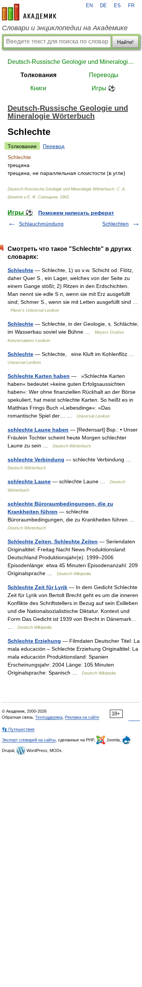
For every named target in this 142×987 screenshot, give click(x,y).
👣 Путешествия (18, 729)
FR (131, 5)
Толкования (38, 75)
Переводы (104, 75)
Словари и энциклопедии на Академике (65, 28)
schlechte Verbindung (36, 459)
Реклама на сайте (82, 717)
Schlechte (20, 270)
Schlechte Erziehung (34, 641)
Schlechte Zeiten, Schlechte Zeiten (53, 541)
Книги (38, 88)
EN (89, 5)
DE (103, 5)
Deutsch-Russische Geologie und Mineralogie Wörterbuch (71, 62)
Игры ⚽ (103, 88)
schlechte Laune (29, 481)
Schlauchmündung (41, 224)
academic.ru (29, 12)
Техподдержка (48, 717)
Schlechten (115, 224)
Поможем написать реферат (76, 213)
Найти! (125, 42)
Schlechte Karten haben (39, 376)
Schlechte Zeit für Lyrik (37, 587)
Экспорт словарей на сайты (29, 740)
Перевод (53, 146)
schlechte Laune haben (38, 430)
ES (117, 5)
